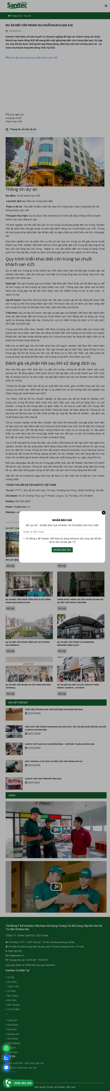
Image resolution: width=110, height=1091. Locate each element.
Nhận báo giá (62, 549)
